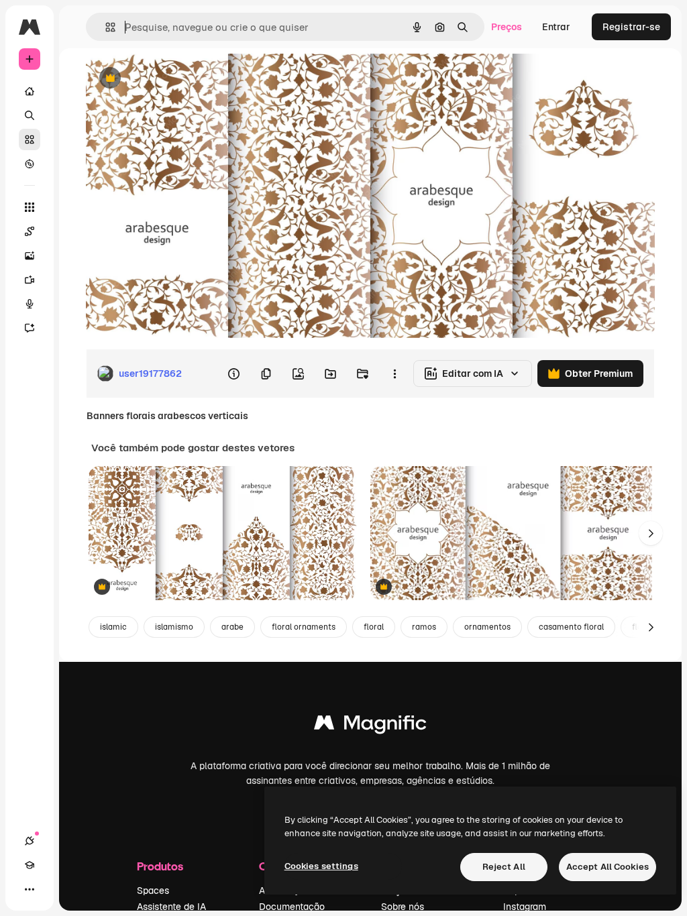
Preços (506, 27)
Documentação (292, 907)
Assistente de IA (171, 907)
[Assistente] (29, 328)
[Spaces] (29, 231)
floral (374, 627)
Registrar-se (631, 27)
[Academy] (29, 865)
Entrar (556, 27)
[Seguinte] (651, 533)
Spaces (153, 890)
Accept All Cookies (607, 866)
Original (172, 78)
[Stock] (29, 139)
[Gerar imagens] (29, 255)
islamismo (174, 627)
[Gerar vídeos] (29, 279)
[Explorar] (29, 163)
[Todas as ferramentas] (29, 207)
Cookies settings (321, 866)
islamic (113, 627)
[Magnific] (370, 725)
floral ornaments (303, 627)
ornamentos (487, 627)
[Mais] (29, 889)
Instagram (524, 907)
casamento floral (571, 627)
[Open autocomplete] (105, 27)
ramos (424, 627)
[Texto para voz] (29, 303)
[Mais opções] (394, 373)
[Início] (29, 91)
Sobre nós (402, 907)
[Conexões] (29, 841)
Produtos (160, 866)
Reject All (503, 866)
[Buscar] (29, 115)
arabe (232, 627)
